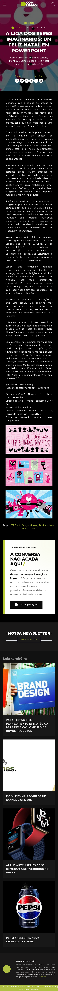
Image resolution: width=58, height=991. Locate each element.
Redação (21, 28)
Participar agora (29, 604)
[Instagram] (41, 81)
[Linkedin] (31, 81)
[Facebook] (22, 81)
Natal (52, 525)
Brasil (18, 525)
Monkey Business (39, 525)
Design (29, 23)
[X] (26, 81)
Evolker (36, 989)
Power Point (29, 528)
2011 (11, 525)
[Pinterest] (36, 81)
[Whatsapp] (17, 81)
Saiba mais (43, 977)
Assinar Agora (29, 639)
